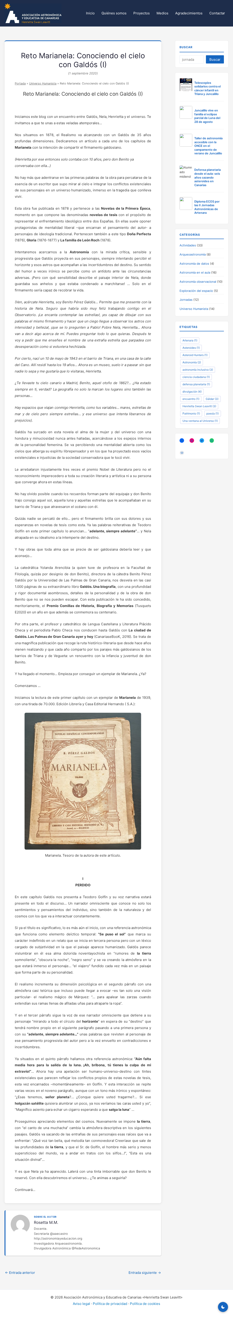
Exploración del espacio (196, 291)
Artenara (189, 340)
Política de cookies (145, 1303)
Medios (162, 13)
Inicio (90, 13)
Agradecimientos (189, 13)
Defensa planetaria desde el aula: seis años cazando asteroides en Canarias (207, 177)
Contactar (217, 13)
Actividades (188, 245)
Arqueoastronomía (193, 254)
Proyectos (141, 13)
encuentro (190, 399)
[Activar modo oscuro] (223, 1307)
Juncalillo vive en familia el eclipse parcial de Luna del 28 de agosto (207, 116)
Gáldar (212, 399)
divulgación (192, 391)
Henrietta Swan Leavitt (199, 406)
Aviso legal (81, 1303)
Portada (20, 83)
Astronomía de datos (194, 263)
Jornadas (186, 299)
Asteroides (191, 347)
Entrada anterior (20, 1272)
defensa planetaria (196, 384)
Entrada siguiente (145, 1272)
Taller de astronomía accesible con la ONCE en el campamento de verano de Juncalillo (208, 146)
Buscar (186, 47)
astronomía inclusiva (197, 369)
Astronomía (191, 362)
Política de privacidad (110, 1303)
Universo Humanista (42, 83)
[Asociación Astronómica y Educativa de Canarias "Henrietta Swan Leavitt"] (33, 13)
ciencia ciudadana (196, 377)
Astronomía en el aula (195, 272)
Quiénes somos (114, 13)
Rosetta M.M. (46, 1222)
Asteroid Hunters (195, 355)
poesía (212, 413)
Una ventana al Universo (200, 420)
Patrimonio (191, 413)
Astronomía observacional (198, 281)
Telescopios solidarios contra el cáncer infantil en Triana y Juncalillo (207, 88)
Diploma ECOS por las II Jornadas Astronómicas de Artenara (207, 207)
